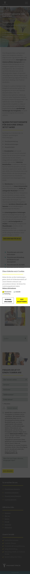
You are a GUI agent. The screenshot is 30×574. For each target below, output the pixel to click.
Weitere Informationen (9, 288)
